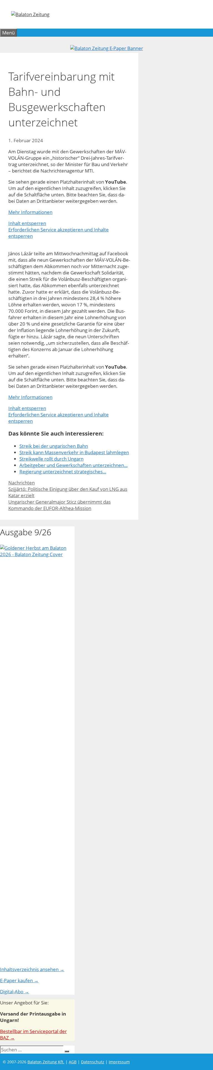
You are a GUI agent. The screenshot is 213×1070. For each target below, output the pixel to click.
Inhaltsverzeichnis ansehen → (32, 969)
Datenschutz (92, 1061)
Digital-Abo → (14, 991)
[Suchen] (67, 1051)
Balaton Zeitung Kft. (45, 1061)
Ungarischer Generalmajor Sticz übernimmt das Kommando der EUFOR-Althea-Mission (59, 505)
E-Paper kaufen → (19, 980)
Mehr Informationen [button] (30, 212)
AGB (73, 1061)
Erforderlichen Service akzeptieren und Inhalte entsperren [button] (58, 232)
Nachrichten (21, 482)
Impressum (119, 1061)
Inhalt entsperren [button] (27, 223)
